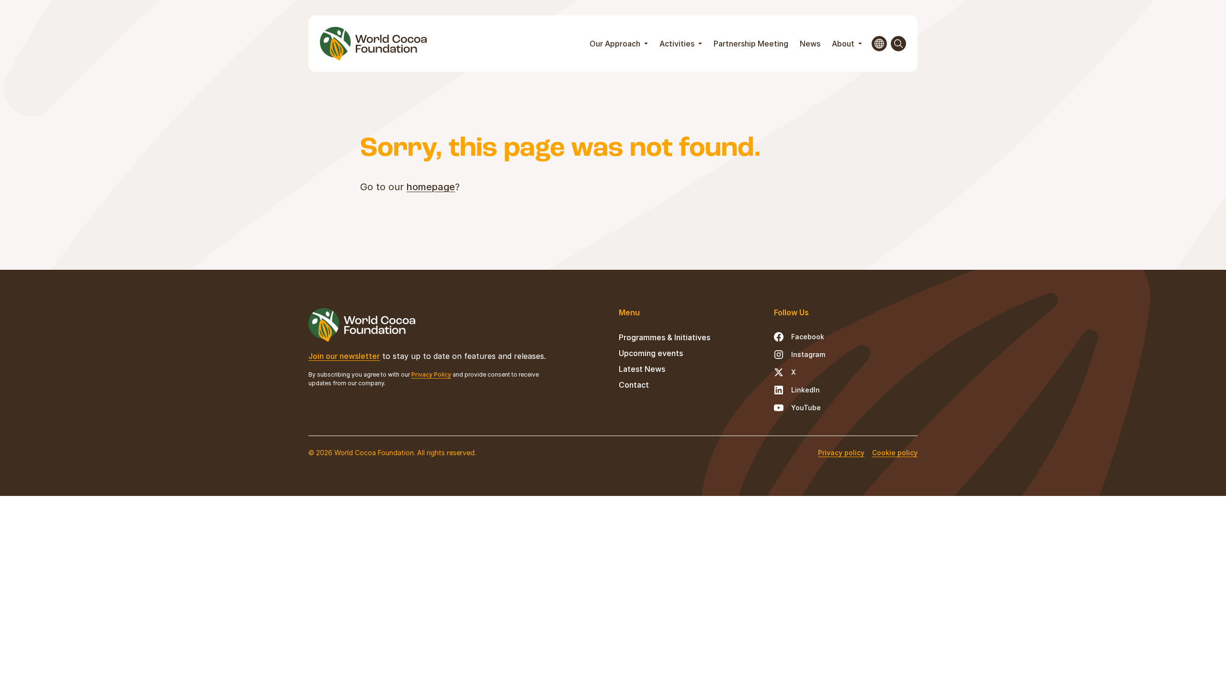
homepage (431, 187)
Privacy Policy (431, 374)
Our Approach (616, 43)
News (810, 43)
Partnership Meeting (751, 43)
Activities (677, 43)
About (844, 43)
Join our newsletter (344, 356)
